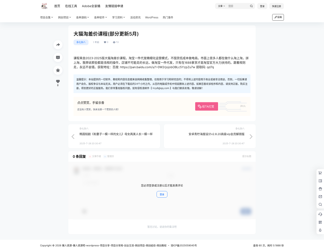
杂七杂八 (81, 42)
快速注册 (276, 6)
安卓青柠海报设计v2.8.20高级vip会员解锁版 (216, 134)
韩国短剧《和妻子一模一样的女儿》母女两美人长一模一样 (116, 134)
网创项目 (63, 17)
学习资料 (117, 17)
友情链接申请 (114, 6)
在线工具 (71, 6)
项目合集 (45, 17)
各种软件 (99, 17)
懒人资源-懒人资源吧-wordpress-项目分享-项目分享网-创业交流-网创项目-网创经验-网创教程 (113, 245)
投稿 (279, 17)
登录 (262, 6)
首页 (57, 6)
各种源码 (81, 17)
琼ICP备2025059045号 (184, 245)
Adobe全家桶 (91, 6)
